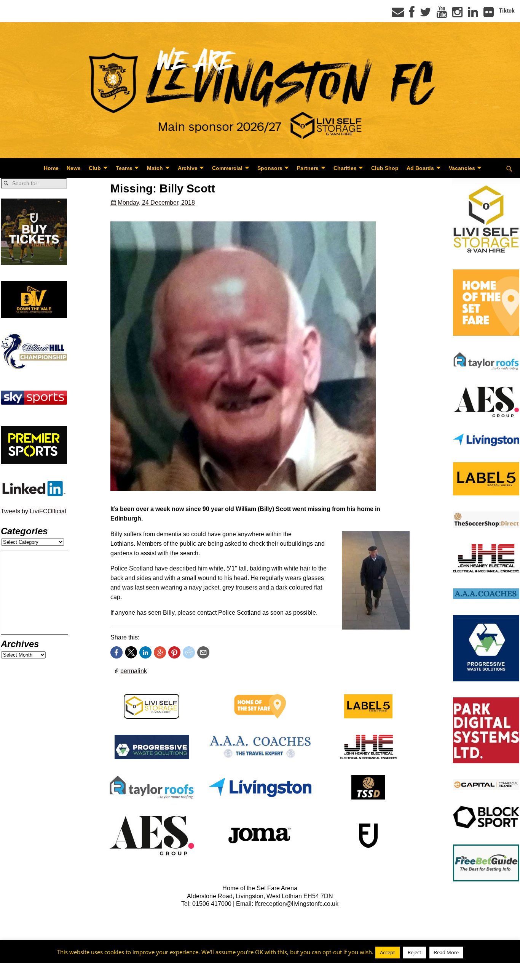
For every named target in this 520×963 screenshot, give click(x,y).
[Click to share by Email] (203, 652)
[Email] (398, 14)
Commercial (227, 168)
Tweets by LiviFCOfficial (33, 511)
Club (95, 168)
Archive (188, 168)
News (74, 168)
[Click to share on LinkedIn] (145, 652)
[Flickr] (488, 14)
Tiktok (507, 11)
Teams (124, 168)
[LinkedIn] (473, 14)
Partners (308, 168)
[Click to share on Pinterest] (174, 652)
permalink (133, 670)
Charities (345, 168)
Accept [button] (387, 952)
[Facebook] (412, 14)
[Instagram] (457, 14)
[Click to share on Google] (160, 652)
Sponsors (269, 168)
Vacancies (462, 168)
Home (51, 168)
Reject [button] (414, 952)
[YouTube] (442, 14)
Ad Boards (420, 168)
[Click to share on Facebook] (116, 652)
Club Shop (385, 168)
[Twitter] (425, 14)
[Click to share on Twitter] (131, 652)
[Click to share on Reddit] (189, 652)
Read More (446, 952)
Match (155, 168)
